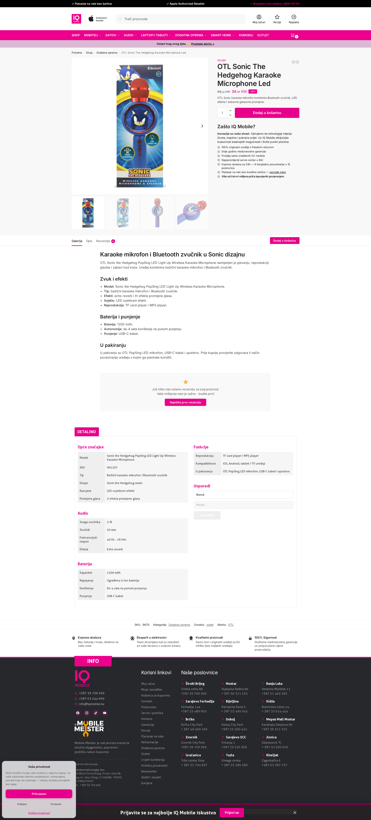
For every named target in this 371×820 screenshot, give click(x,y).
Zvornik (191, 737)
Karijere (146, 783)
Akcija (277, 22)
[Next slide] (202, 126)
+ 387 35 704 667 (194, 765)
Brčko (190, 719)
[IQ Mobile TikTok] (96, 713)
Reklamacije (149, 742)
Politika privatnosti (39, 813)
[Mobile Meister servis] (105, 729)
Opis (89, 241)
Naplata (294, 22)
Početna (77, 52)
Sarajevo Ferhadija (200, 701)
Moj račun (259, 22)
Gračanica (193, 755)
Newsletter (149, 771)
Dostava (146, 719)
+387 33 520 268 (234, 747)
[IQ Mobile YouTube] (104, 713)
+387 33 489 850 (194, 711)
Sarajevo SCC (236, 737)
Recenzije (105, 241)
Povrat (145, 730)
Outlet (145, 754)
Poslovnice (148, 707)
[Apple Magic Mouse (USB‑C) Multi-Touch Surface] (297, 62)
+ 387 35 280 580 (234, 765)
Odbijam (22, 804)
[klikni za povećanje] (140, 126)
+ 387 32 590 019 (275, 747)
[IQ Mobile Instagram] (87, 713)
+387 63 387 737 (274, 765)
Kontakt (146, 701)
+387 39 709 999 (90, 785)
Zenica (271, 737)
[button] (289, 35)
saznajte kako (278, 172)
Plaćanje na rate (152, 736)
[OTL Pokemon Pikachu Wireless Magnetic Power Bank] (293, 62)
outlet (210, 624)
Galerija (77, 241)
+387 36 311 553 (274, 729)
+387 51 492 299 (274, 693)
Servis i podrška (152, 713)
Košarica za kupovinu (155, 695)
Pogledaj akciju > (202, 43)
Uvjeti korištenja (153, 760)
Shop (89, 52)
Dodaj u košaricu (267, 113)
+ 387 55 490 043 (234, 711)
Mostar (231, 683)
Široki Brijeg (195, 683)
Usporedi (207, 515)
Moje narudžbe (151, 689)
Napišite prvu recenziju (185, 402)
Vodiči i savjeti (151, 777)
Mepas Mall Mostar (280, 719)
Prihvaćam (39, 793)
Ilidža (270, 701)
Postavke (56, 804)
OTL (231, 624)
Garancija (147, 724)
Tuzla (230, 755)
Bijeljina (232, 701)
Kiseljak (272, 755)
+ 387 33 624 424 (275, 711)
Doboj (230, 719)
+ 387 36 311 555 (234, 693)
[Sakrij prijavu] (295, 812)
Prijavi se (232, 813)
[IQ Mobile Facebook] (78, 713)
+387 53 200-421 (234, 729)
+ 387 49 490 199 (194, 729)
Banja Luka (274, 683)
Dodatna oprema (107, 52)
